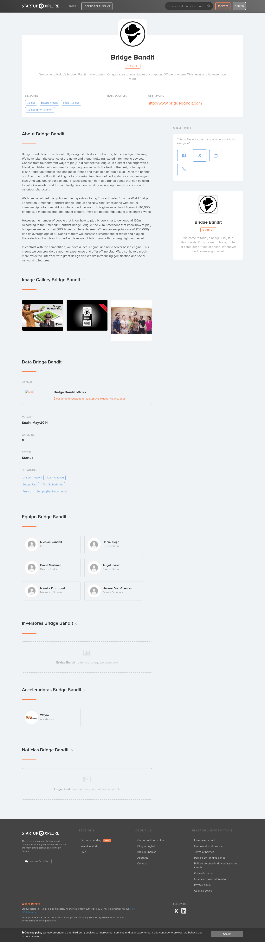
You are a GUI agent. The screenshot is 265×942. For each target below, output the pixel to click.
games (31, 102)
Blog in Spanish (146, 851)
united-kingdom (32, 477)
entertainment (49, 102)
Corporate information (150, 840)
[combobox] (189, 6)
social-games (71, 102)
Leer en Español (38, 861)
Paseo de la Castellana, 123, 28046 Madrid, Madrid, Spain (90, 398)
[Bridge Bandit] (131, 320)
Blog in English (146, 846)
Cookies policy (203, 890)
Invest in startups (91, 846)
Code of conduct (204, 873)
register (223, 6)
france (27, 491)
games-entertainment (40, 109)
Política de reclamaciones (209, 857)
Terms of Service (204, 851)
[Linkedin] (183, 911)
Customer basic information (210, 879)
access (239, 6)
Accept (227, 934)
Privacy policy (202, 884)
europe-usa (30, 484)
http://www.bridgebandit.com (175, 103)
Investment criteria (205, 840)
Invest (72, 5)
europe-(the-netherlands (52, 491)
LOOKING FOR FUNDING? (97, 6)
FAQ (83, 851)
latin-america (55, 477)
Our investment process (208, 846)
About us (142, 857)
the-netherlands (52, 484)
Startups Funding (95, 840)
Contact (142, 863)
